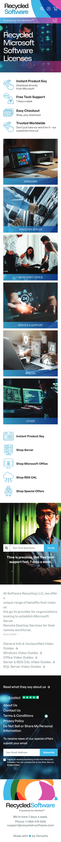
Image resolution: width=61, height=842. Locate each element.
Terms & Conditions (18, 716)
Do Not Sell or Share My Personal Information (28, 728)
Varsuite (42, 836)
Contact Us (12, 710)
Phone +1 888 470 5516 (30, 821)
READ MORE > (10, 634)
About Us (10, 705)
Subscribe (48, 752)
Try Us (50, 547)
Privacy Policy (13, 721)
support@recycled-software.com (30, 825)
